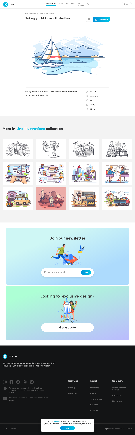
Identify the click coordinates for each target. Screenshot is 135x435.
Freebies (72, 393)
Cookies (94, 410)
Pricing (71, 388)
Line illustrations (46, 14)
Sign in (126, 4)
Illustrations (30, 14)
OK (67, 428)
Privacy (93, 393)
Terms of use (96, 399)
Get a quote (67, 327)
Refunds (94, 405)
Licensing (94, 388)
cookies (57, 421)
